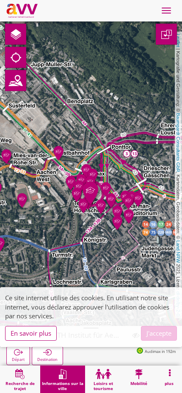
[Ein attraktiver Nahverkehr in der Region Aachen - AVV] (22, 10)
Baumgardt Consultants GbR (178, 142)
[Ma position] (15, 57)
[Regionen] (15, 80)
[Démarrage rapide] (15, 34)
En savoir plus (31, 333)
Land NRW (178, 251)
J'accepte (158, 333)
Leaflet (178, 40)
